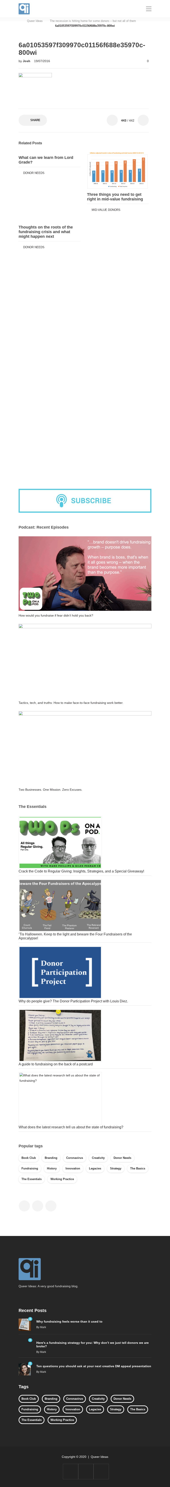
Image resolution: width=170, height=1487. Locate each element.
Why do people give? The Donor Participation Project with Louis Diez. (73, 1001)
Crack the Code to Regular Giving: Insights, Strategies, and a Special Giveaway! (81, 871)
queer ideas (35, 21)
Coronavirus (74, 1158)
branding (51, 1158)
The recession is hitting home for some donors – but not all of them (93, 21)
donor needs (122, 1158)
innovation (73, 1168)
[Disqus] (84, 307)
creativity (98, 1158)
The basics (137, 1168)
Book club (28, 1158)
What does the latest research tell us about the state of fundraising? (71, 1127)
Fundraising (29, 1168)
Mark (43, 1327)
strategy (115, 1168)
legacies (95, 1168)
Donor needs (33, 173)
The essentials (31, 1179)
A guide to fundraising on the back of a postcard (56, 1064)
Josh (27, 61)
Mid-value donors (106, 209)
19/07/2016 (42, 61)
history (52, 1168)
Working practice (62, 1179)
